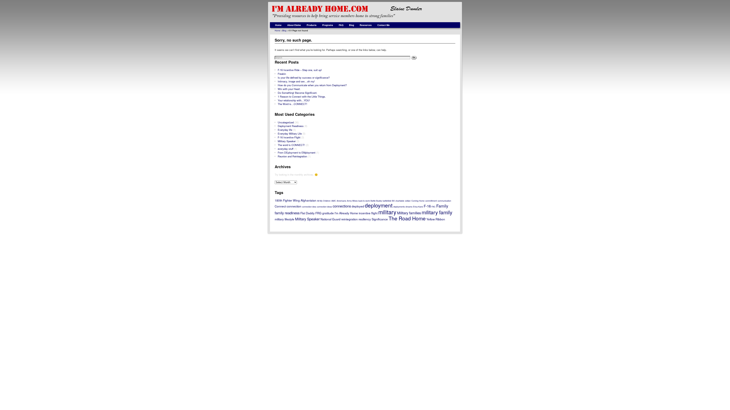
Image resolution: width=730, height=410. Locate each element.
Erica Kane (418, 206)
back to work (364, 200)
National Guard (330, 219)
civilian (408, 200)
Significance (380, 219)
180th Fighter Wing (287, 200)
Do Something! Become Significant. (297, 93)
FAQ (341, 25)
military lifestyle (284, 219)
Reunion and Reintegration (292, 156)
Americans (341, 200)
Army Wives (352, 200)
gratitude (328, 213)
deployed (358, 206)
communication (444, 200)
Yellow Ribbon (435, 219)
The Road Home (407, 218)
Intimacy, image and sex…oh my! (296, 81)
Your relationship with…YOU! (294, 100)
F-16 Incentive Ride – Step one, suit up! (300, 70)
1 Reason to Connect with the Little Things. (302, 96)
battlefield (387, 200)
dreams (408, 206)
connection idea (309, 206)
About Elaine (294, 25)
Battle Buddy (376, 200)
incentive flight (368, 213)
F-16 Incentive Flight (289, 137)
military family (437, 212)
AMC (333, 200)
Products (312, 25)
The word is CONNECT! (291, 145)
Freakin (282, 74)
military (387, 212)
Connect (280, 206)
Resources (366, 25)
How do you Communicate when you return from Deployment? (312, 85)
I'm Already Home (346, 213)
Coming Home (418, 200)
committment (431, 200)
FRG (318, 213)
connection (294, 206)
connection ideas (324, 206)
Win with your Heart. (289, 89)
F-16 (427, 205)
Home (278, 25)
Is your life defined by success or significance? (304, 77)
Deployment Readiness (291, 126)
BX (393, 200)
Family (442, 206)
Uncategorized (286, 122)
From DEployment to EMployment (296, 152)
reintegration (349, 219)
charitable (399, 200)
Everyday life (285, 130)
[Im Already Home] (365, 12)
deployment (379, 205)
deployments (399, 206)
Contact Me (383, 25)
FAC (434, 206)
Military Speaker (287, 141)
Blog (351, 25)
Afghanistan (308, 200)
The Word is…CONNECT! (292, 104)
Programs (327, 25)
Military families (409, 212)
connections (342, 205)
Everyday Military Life (290, 133)
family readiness (287, 212)
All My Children (324, 200)
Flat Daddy (307, 213)
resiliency (365, 219)
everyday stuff (285, 149)
